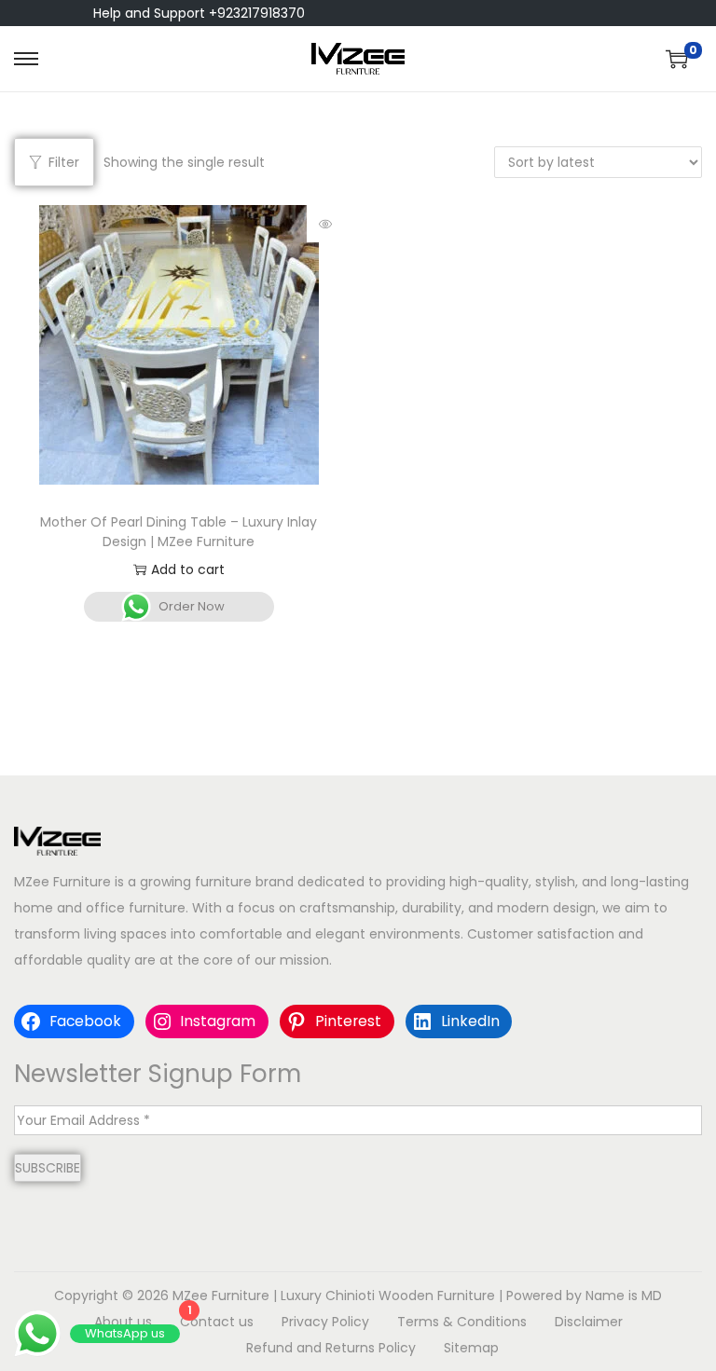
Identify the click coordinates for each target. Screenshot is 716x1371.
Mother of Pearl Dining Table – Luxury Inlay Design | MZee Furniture (178, 532)
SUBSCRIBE (47, 1167)
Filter (63, 162)
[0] (677, 59)
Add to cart (188, 569)
